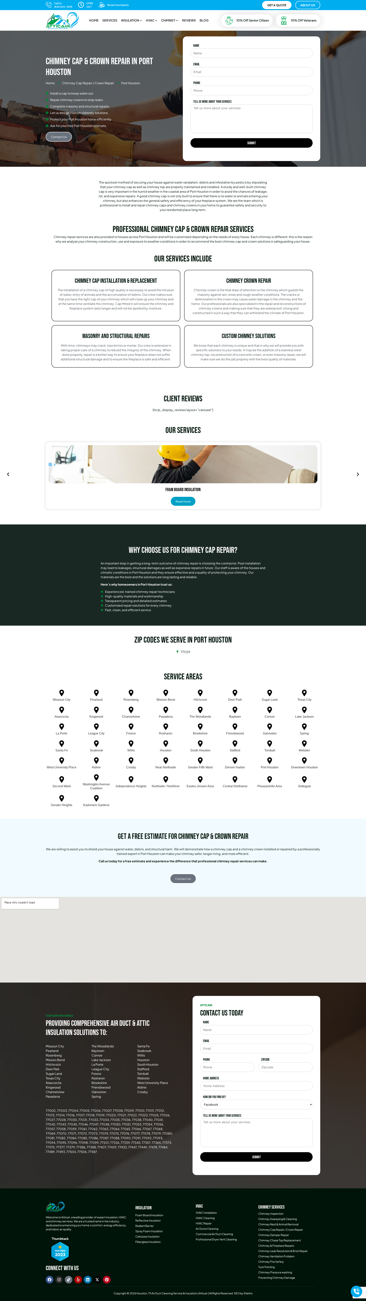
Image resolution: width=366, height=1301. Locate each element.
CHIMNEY (168, 20)
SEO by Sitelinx (243, 1293)
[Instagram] (59, 1279)
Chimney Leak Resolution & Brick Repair (283, 1251)
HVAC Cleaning (205, 1218)
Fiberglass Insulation (148, 1241)
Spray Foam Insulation (149, 1231)
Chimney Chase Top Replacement (279, 1240)
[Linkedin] (88, 1279)
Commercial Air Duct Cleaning (214, 1234)
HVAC (150, 20)
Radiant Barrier (144, 1225)
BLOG (204, 20)
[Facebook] (49, 1279)
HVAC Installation (206, 1212)
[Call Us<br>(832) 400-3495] (49, 5)
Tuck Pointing (266, 1267)
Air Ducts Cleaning (207, 1228)
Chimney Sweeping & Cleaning (277, 1219)
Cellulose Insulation (147, 1236)
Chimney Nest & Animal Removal (278, 1224)
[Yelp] (78, 1279)
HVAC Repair (204, 1223)
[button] (131, 20)
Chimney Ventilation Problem (276, 1256)
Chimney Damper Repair (273, 1235)
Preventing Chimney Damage (276, 1277)
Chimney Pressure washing (275, 1272)
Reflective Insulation (148, 1220)
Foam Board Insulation (149, 1215)
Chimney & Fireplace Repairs (276, 1245)
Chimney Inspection (270, 1213)
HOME (94, 20)
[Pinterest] (107, 1279)
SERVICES (109, 20)
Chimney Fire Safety (271, 1261)
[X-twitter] (97, 1279)
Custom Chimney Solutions (248, 336)
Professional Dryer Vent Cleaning (216, 1239)
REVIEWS (189, 20)
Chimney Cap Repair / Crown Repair (280, 1229)
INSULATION (130, 20)
